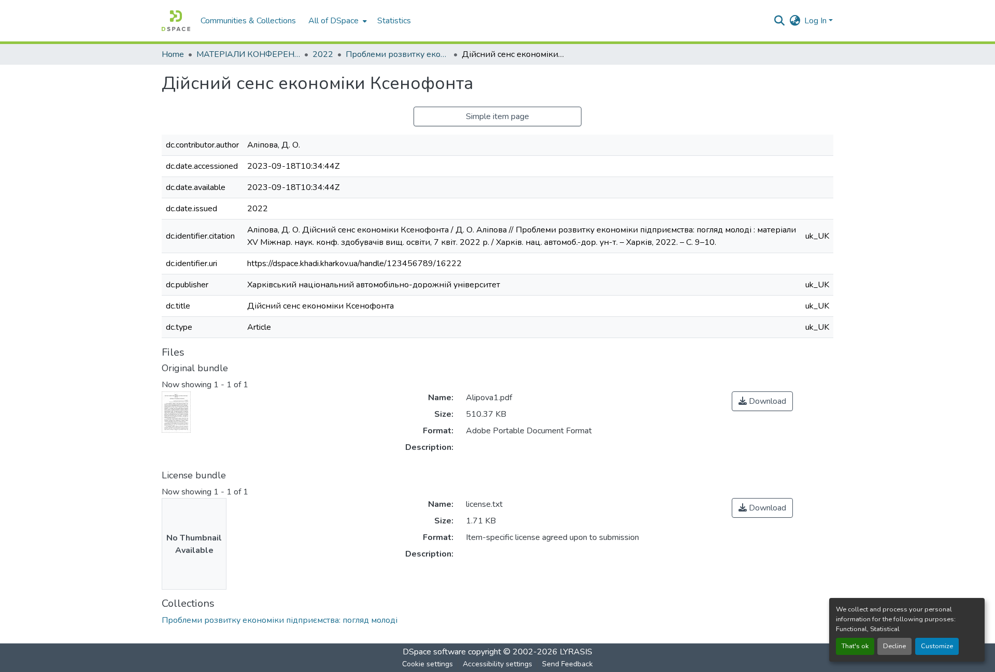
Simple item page (497, 116)
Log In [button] (816, 20)
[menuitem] (336, 20)
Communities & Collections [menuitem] (248, 20)
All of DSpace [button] (333, 20)
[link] (762, 401)
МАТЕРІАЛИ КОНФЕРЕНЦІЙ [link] (248, 54)
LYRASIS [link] (576, 652)
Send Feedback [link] (567, 664)
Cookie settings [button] (427, 664)
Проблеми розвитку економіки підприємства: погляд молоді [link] (397, 54)
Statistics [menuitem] (394, 20)
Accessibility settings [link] (497, 664)
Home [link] (173, 54)
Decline (894, 646)
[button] (176, 20)
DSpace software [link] (434, 652)
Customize (937, 646)
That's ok (855, 646)
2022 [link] (322, 54)
